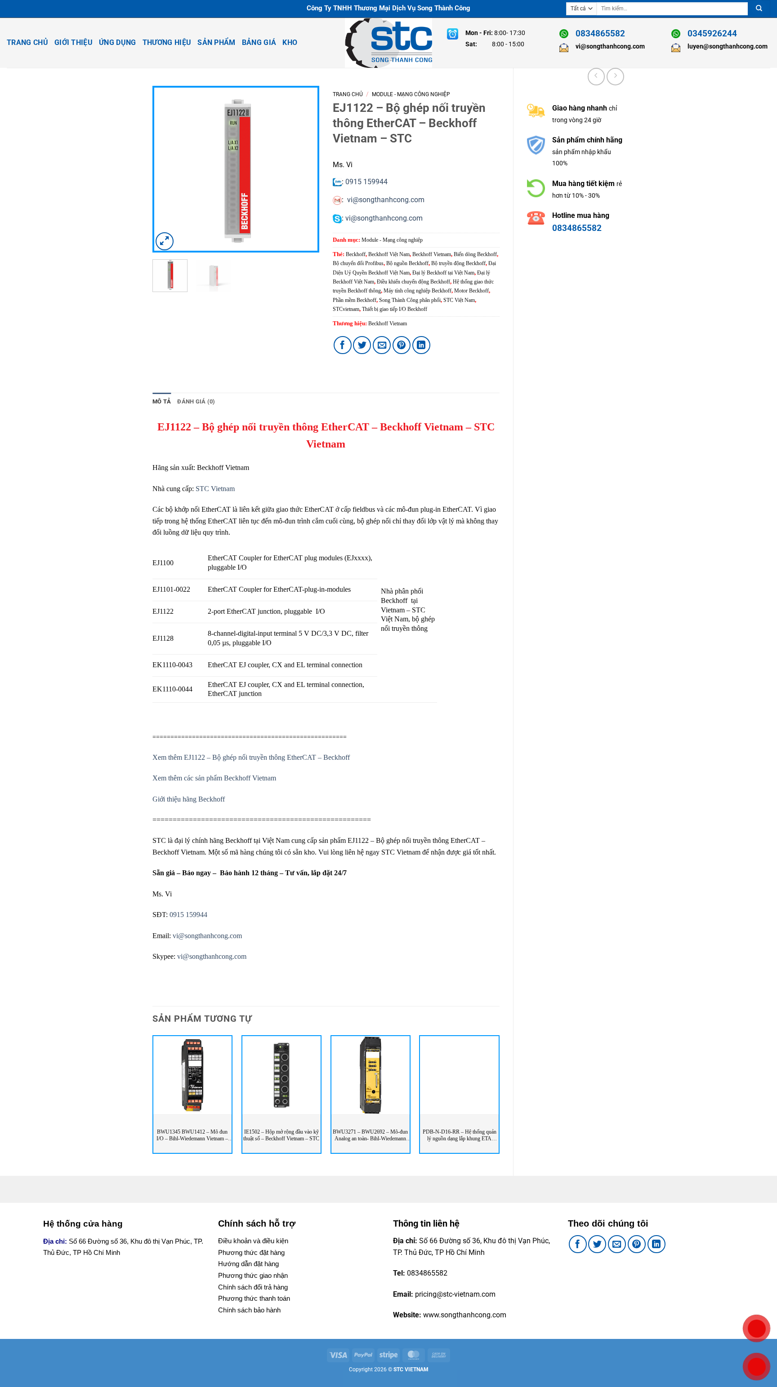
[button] (165, 241)
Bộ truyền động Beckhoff (458, 263)
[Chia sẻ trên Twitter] (362, 345)
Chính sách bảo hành (249, 1310)
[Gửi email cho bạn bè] (382, 345)
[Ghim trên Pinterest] (402, 345)
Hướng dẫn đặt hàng (248, 1263)
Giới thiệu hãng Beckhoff (188, 799)
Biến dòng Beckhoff (475, 254)
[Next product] (596, 76)
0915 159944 (366, 181)
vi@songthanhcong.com (385, 199)
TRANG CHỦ (27, 42)
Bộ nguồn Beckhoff (407, 263)
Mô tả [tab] (161, 401)
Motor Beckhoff (471, 291)
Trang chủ (348, 94)
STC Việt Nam (459, 300)
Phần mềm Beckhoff (354, 300)
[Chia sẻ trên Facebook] (343, 345)
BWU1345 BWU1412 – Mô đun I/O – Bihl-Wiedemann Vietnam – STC (192, 1136)
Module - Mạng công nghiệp (411, 94)
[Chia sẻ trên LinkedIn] (421, 345)
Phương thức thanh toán (254, 1298)
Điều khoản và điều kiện (253, 1241)
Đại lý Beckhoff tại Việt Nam (443, 273)
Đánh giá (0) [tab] (196, 401)
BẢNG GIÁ (259, 42)
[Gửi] (759, 9)
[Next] (304, 169)
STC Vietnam (215, 488)
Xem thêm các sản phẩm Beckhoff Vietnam (214, 778)
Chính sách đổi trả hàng (253, 1287)
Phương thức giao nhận (253, 1275)
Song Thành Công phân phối (410, 300)
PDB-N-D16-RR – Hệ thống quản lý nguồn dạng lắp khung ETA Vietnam (459, 1136)
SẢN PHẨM (216, 42)
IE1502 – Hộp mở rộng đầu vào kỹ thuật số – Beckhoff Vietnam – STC (281, 1135)
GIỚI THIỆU (73, 42)
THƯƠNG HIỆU (167, 42)
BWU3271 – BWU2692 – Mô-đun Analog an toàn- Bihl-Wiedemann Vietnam (370, 1136)
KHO (289, 42)
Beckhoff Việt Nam (389, 254)
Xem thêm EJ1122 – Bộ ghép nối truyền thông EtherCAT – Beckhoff (251, 757)
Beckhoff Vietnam (431, 254)
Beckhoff (356, 254)
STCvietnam (346, 309)
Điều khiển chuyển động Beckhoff (413, 282)
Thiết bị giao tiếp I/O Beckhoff (394, 309)
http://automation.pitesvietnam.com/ (586, 274)
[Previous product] (615, 76)
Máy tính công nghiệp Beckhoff (417, 291)
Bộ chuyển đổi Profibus (358, 263)
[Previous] (167, 169)
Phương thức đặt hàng (251, 1252)
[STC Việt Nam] (388, 43)
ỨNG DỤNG (117, 42)
